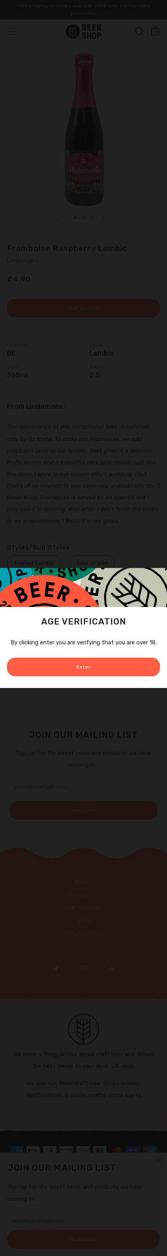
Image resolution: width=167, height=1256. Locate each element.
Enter (83, 667)
